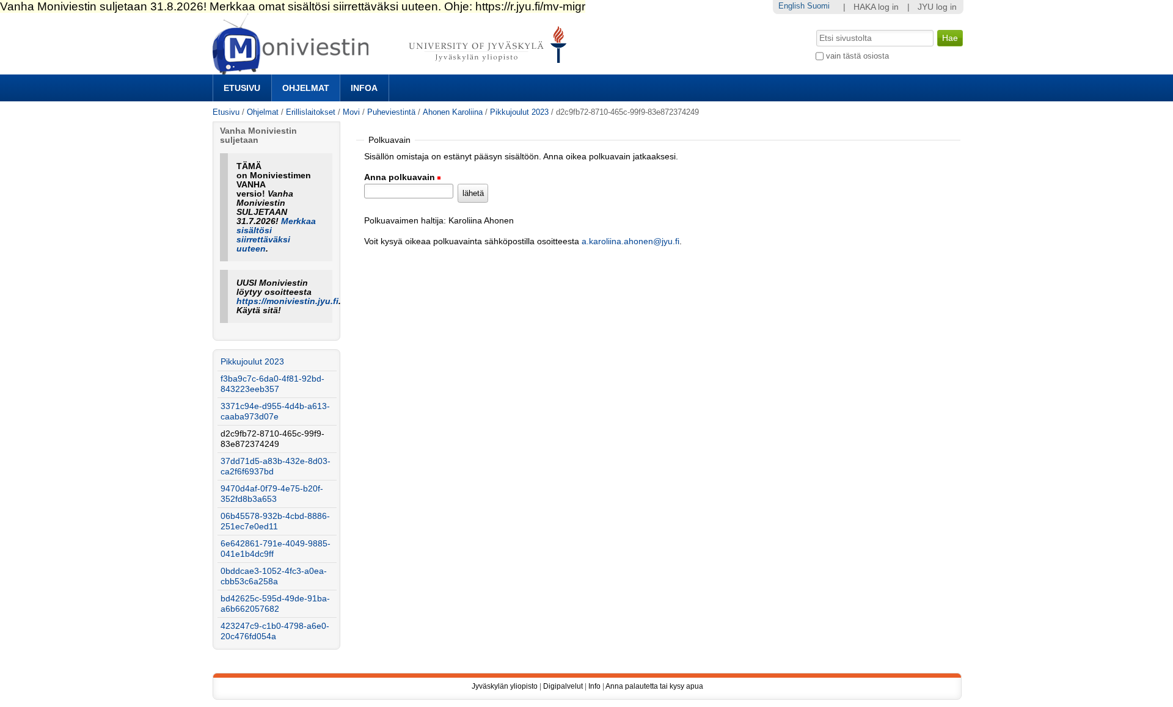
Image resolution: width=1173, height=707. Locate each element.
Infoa (364, 88)
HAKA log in (876, 7)
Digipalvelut (563, 686)
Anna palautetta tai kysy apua (654, 686)
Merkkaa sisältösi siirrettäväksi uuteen (276, 235)
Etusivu (242, 88)
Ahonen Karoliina (453, 112)
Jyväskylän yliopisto (505, 686)
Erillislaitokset (310, 112)
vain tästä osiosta (857, 55)
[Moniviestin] (393, 69)
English (791, 5)
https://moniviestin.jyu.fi (287, 301)
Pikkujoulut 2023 (519, 112)
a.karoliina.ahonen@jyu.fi (630, 241)
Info (594, 686)
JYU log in (937, 7)
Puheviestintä (391, 112)
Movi (351, 112)
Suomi (818, 5)
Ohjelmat (305, 88)
